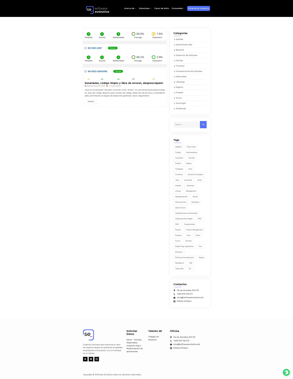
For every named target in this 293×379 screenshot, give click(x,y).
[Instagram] (96, 359)
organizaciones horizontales (186, 213)
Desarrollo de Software (186, 55)
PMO (200, 219)
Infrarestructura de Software (189, 71)
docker (178, 163)
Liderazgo (180, 82)
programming (189, 224)
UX (190, 268)
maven (195, 197)
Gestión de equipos (195, 174)
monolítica (195, 202)
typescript (179, 268)
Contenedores (191, 152)
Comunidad (177, 8)
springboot (179, 263)
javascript (188, 180)
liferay (178, 191)
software (179, 252)
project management (194, 230)
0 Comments (114, 86)
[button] (286, 372)
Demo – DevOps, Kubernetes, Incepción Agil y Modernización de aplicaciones (134, 345)
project (178, 230)
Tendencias (181, 109)
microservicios (180, 202)
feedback (179, 169)
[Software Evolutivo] (97, 10)
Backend (180, 50)
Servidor (188, 241)
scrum (177, 241)
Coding (178, 152)
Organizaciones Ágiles (184, 219)
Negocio (179, 87)
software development (184, 257)
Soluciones (144, 8)
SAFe (198, 235)
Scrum (179, 98)
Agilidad (179, 39)
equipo (189, 163)
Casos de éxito (161, 8)
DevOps (179, 61)
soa (200, 246)
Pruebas (179, 93)
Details (91, 101)
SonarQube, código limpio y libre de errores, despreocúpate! (124, 83)
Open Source (180, 208)
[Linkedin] (91, 359)
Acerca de (129, 8)
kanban (178, 185)
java (177, 180)
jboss (199, 180)
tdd (190, 263)
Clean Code (191, 147)
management (191, 191)
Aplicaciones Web (184, 45)
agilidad (178, 147)
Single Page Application (184, 246)
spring (201, 257)
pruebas (178, 235)
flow (190, 169)
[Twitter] (85, 359)
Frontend (180, 66)
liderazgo (190, 185)
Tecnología (181, 103)
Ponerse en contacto (198, 8)
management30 (181, 197)
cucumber (179, 158)
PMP (177, 224)
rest (189, 235)
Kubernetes (181, 77)
